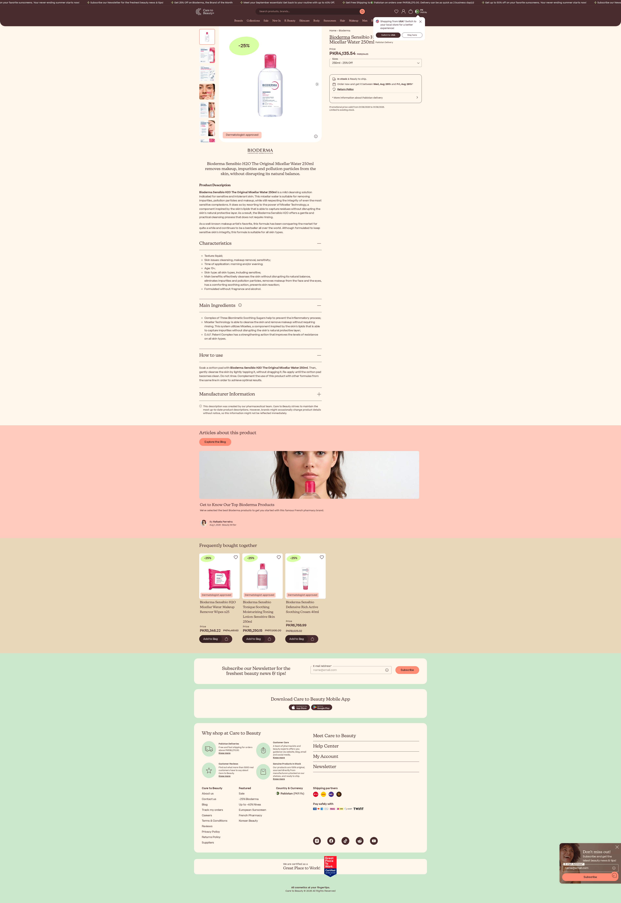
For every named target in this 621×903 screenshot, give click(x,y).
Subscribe (407, 670)
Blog (205, 805)
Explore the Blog (215, 442)
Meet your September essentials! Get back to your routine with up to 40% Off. (289, 2)
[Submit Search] (362, 11)
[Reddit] (360, 841)
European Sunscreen (252, 810)
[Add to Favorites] (235, 557)
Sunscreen (330, 21)
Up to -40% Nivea (250, 805)
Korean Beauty (248, 821)
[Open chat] (614, 875)
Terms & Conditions (214, 821)
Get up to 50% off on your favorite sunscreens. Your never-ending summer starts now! (535, 2)
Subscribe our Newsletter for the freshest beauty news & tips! (126, 2)
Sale (266, 21)
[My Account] (403, 11)
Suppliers (208, 843)
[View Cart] (410, 11)
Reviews (207, 826)
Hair (342, 21)
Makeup (353, 21)
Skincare (304, 21)
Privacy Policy (211, 832)
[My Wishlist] (396, 11)
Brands (238, 21)
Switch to (388, 35)
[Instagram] (317, 841)
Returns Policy (211, 837)
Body (316, 21)
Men (364, 21)
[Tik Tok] (345, 841)
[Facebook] (331, 841)
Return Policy (345, 89)
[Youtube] (374, 841)
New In (276, 21)
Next (317, 84)
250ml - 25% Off (342, 63)
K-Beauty (289, 21)
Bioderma (339, 37)
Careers (207, 815)
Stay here (412, 35)
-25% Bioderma (248, 799)
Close (420, 22)
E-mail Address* (322, 666)
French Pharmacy (250, 815)
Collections (253, 21)
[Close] (617, 847)
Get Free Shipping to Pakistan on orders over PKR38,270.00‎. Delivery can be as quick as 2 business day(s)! (410, 2)
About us (207, 794)
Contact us (209, 799)
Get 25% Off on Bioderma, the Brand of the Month (203, 2)
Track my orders (212, 810)
